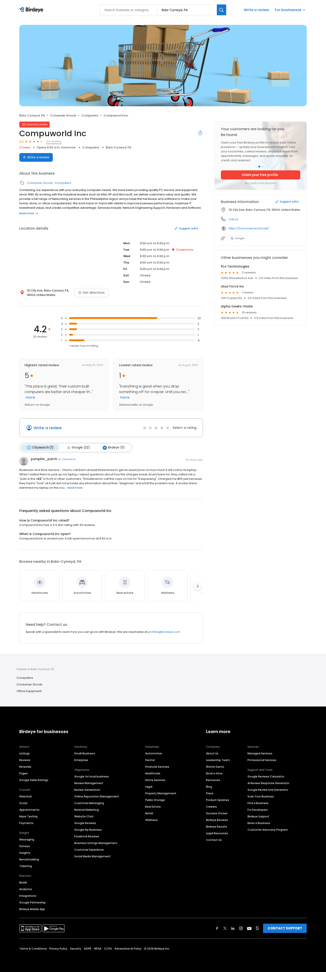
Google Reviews (85, 823)
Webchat (25, 796)
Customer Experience (89, 850)
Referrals (25, 767)
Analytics (25, 889)
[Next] (198, 586)
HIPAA (97, 948)
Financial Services (157, 767)
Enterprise (81, 760)
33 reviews (54, 141)
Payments (26, 823)
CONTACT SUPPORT (285, 928)
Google (239, 238)
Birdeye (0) (116, 447)
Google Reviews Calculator (265, 776)
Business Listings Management (95, 843)
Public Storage (155, 800)
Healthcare (152, 773)
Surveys (24, 846)
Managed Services (259, 753)
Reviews (24, 760)
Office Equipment (29, 691)
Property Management (160, 793)
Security (75, 948)
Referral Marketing (86, 810)
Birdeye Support (258, 816)
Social (23, 803)
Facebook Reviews (86, 836)
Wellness (151, 820)
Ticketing (25, 866)
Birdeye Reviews (217, 820)
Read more (26, 213)
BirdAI (23, 882)
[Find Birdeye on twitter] (225, 928)
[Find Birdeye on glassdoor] (257, 928)
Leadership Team (218, 760)
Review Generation (87, 790)
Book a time (214, 773)
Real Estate (153, 807)
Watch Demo (215, 767)
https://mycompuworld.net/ (249, 228)
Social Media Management (92, 856)
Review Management (88, 783)
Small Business (84, 753)
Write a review (256, 9)
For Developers (257, 810)
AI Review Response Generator (268, 783)
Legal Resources (217, 833)
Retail (149, 813)
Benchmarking (29, 859)
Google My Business (88, 830)
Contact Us (214, 840)
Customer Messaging (89, 803)
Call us (233, 219)
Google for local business (91, 776)
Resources (213, 780)
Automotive (153, 753)
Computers (89, 115)
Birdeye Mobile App (32, 909)
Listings (24, 753)
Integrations (27, 896)
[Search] (221, 9)
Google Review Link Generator (267, 790)
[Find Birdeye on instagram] (241, 928)
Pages (23, 773)
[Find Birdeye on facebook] (217, 928)
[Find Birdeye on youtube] (249, 928)
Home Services (155, 780)
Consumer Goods (63, 115)
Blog (209, 787)
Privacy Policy (58, 948)
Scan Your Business (260, 796)
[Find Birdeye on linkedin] (233, 928)
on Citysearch (67, 459)
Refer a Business (258, 823)
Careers (211, 807)
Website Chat (84, 816)
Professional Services (261, 760)
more (30, 397)
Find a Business (258, 803)
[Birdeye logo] (32, 10)
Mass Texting (28, 816)
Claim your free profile (260, 175)
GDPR (87, 948)
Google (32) (81, 447)
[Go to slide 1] (259, 166)
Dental (150, 760)
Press (209, 793)
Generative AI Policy (127, 948)
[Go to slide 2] (262, 166)
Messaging (26, 839)
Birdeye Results (216, 826)
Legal (148, 787)
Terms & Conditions (33, 948)
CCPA (108, 948)
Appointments (29, 810)
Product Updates (217, 800)
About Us (212, 753)
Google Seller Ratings (33, 780)
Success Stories (217, 813)
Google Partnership (32, 902)
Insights (24, 853)
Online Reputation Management (96, 796)
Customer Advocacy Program (267, 830)
